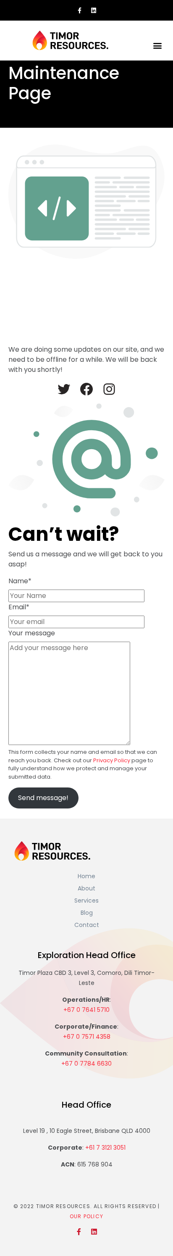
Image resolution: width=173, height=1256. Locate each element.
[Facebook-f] (80, 10)
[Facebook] (86, 389)
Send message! (43, 798)
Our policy (86, 1216)
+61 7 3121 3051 (105, 1147)
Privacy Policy (111, 760)
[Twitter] (63, 389)
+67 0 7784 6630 (86, 1063)
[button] (158, 45)
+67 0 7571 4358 (86, 1036)
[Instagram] (109, 389)
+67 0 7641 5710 (86, 1010)
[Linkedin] (94, 10)
